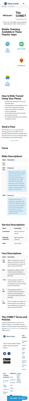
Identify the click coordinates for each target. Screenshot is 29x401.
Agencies (4, 6)
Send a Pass (12, 129)
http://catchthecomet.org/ (12, 328)
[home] (11, 4)
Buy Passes (14, 398)
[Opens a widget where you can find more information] (22, 398)
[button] (23, 3)
